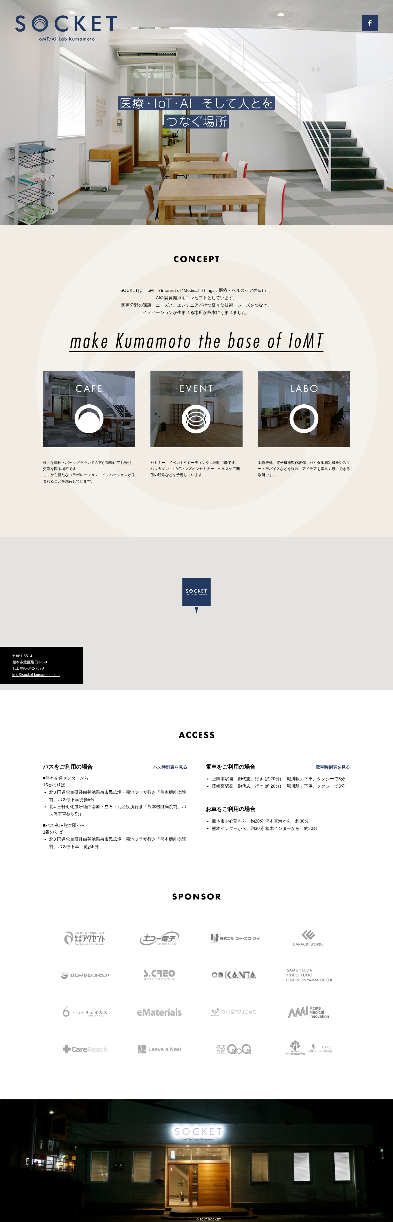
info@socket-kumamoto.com (36, 675)
